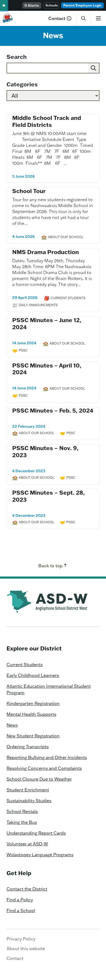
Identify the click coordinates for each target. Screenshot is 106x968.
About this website (26, 948)
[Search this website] (83, 18)
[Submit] (93, 68)
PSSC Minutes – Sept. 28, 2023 (48, 496)
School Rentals (22, 811)
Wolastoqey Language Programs (40, 854)
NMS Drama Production (45, 251)
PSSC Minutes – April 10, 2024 (46, 369)
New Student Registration (33, 735)
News (12, 725)
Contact (56, 18)
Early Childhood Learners (33, 675)
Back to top (50, 565)
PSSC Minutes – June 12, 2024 (46, 323)
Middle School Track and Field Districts (46, 121)
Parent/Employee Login (82, 5)
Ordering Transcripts (28, 746)
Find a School (21, 910)
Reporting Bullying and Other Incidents (47, 757)
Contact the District (27, 889)
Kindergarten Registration (33, 703)
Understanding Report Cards (36, 833)
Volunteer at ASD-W (27, 843)
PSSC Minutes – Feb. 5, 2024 (52, 410)
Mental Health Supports (31, 714)
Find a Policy (20, 899)
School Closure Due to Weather (39, 779)
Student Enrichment (28, 789)
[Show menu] (98, 18)
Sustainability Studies (29, 800)
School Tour (29, 190)
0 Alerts (31, 5)
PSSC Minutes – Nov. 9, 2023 (45, 451)
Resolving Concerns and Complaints (44, 768)
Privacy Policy (21, 939)
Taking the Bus (22, 822)
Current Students (25, 664)
